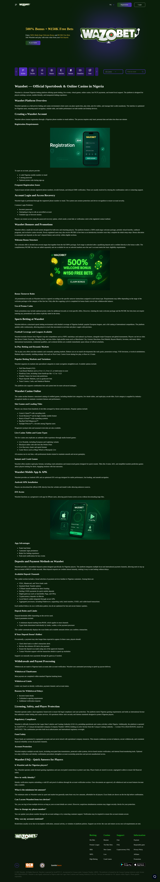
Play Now (33, 43)
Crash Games (108, 859)
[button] (16, 71)
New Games (107, 849)
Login (140, 5)
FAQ (118, 845)
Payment (136, 840)
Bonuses (106, 840)
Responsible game (139, 845)
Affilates (136, 854)
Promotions (137, 859)
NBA (91, 849)
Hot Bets (92, 840)
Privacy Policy (138, 849)
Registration (124, 5)
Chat (118, 840)
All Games (108, 71)
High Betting (94, 859)
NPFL (91, 854)
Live (105, 854)
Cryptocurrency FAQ (123, 849)
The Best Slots (108, 845)
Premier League (94, 845)
